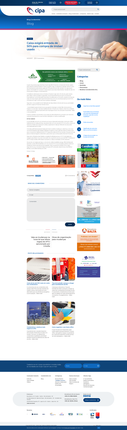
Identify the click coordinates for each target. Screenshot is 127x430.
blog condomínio (74, 13)
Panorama (83, 87)
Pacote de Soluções (88, 385)
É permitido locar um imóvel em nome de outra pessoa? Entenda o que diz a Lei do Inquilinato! (91, 114)
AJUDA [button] (89, 2)
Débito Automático (88, 380)
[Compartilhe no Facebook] (36, 176)
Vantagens (86, 383)
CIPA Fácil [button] (52, 2)
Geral (82, 83)
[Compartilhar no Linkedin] (40, 176)
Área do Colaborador (61, 382)
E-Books (29, 379)
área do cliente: (37, 2)
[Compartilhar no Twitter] (38, 176)
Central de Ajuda (87, 386)
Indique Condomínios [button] (90, 400)
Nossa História (59, 379)
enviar (70, 224)
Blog (81, 81)
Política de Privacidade (69, 427)
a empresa (83, 13)
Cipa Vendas (72, 380)
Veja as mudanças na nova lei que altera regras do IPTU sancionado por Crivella (40, 241)
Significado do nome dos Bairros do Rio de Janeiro (90, 129)
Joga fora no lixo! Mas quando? (91, 106)
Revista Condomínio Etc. (89, 90)
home (53, 13)
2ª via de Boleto (87, 379)
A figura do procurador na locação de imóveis (90, 136)
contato (96, 13)
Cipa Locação (73, 379)
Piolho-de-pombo (88, 122)
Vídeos (29, 382)
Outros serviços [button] (71, 2)
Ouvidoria (86, 382)
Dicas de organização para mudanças (61, 238)
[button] (31, 414)
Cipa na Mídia (30, 380)
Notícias (83, 85)
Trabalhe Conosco (60, 380)
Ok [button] (98, 427)
